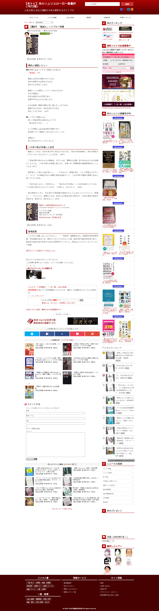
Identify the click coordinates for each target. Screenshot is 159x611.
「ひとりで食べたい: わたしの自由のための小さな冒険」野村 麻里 (48, 489)
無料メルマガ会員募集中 (119, 45)
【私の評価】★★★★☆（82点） (47, 362)
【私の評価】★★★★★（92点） (47, 348)
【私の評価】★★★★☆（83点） (47, 378)
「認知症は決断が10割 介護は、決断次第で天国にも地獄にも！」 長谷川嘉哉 (126, 170)
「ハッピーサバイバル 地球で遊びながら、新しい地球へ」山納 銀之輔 (48, 499)
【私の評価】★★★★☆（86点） (84, 348)
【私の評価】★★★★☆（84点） (47, 390)
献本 (102, 583)
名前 (27, 410)
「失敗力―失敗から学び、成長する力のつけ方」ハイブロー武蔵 (85, 345)
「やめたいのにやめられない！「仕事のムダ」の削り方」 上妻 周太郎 (126, 340)
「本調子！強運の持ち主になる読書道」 (47, 387)
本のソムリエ (34, 33)
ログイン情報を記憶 (33, 428)
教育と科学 (47, 599)
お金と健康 (30, 599)
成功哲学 (29, 586)
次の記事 (65, 314)
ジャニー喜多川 (107, 473)
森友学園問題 (107, 489)
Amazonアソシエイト (55, 207)
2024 (120, 32)
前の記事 (58, 314)
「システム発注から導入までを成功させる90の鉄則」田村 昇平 (110, 282)
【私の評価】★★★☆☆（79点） (84, 470)
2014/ (129, 108)
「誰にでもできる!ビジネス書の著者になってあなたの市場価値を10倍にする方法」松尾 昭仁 (110, 340)
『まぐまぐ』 (54, 303)
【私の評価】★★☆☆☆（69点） (84, 376)
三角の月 (129, 565)
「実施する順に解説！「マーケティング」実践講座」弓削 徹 (110, 198)
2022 (128, 32)
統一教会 (105, 477)
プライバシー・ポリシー (109, 592)
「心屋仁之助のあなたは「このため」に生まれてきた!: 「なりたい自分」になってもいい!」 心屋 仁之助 (48, 470)
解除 (110, 68)
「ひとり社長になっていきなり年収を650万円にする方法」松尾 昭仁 (110, 226)
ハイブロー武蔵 (67, 340)
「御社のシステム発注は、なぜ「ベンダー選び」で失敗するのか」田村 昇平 (126, 141)
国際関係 (39, 599)
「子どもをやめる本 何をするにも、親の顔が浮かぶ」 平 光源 (126, 253)
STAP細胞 (106, 498)
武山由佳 (118, 556)
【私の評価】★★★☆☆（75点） (84, 492)
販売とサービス (48, 586)
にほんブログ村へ (108, 39)
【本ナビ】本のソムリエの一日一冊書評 (51, 3)
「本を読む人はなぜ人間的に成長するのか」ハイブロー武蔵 (85, 359)
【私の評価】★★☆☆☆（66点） (84, 362)
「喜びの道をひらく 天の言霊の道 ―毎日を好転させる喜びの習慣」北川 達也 (86, 499)
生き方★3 (67, 464)
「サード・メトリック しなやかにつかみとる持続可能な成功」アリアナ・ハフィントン (48, 480)
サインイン (42, 408)
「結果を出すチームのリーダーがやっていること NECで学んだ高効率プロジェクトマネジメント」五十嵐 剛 (110, 310)
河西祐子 (107, 556)
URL (27, 421)
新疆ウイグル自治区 (109, 485)
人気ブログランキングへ (110, 32)
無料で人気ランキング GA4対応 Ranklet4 (120, 460)
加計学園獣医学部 (108, 494)
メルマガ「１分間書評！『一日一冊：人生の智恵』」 (49, 287)
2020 (116, 108)
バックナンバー (38, 296)
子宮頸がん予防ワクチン (110, 481)
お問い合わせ (105, 586)
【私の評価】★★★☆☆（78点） (47, 474)
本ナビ (26, 22)
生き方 (47, 602)
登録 (105, 68)
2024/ (104, 108)
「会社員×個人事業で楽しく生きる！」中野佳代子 (86, 479)
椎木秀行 (118, 565)
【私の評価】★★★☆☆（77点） (46, 484)
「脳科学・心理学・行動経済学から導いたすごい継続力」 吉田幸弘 (126, 311)
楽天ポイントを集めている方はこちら (41, 251)
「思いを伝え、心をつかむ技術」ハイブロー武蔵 (48, 345)
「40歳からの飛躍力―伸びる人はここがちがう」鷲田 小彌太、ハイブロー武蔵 (48, 374)
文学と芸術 (39, 602)
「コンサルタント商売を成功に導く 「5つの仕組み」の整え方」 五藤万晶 (110, 171)
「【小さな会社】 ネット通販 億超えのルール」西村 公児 (110, 142)
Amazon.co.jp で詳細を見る (50, 217)
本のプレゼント (69, 586)
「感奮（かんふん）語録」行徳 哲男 (85, 468)
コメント (29, 431)
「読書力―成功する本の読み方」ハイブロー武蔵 (85, 373)
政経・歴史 (30, 602)
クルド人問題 (107, 468)
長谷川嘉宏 (129, 556)
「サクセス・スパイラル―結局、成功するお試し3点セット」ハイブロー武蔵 (48, 359)
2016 (120, 108)
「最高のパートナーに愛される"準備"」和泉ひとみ (110, 254)
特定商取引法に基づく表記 (110, 595)
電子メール (30, 416)
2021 (131, 32)
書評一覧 (31, 22)
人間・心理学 (41, 589)
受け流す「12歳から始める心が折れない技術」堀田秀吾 (86, 489)
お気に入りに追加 (33, 309)
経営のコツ (38, 586)
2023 (124, 32)
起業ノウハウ (31, 589)
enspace (107, 565)
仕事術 (38, 583)
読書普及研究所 (78, 608)
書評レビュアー (114, 546)
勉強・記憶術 (46, 583)
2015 (124, 108)
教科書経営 (67, 583)
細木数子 (105, 502)
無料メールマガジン (70, 589)
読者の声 (118, 72)
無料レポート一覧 (124, 40)
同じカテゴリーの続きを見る (62, 509)
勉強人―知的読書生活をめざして (52, 205)
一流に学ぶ (30, 583)
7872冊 (32, 6)
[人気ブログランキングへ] (107, 29)
